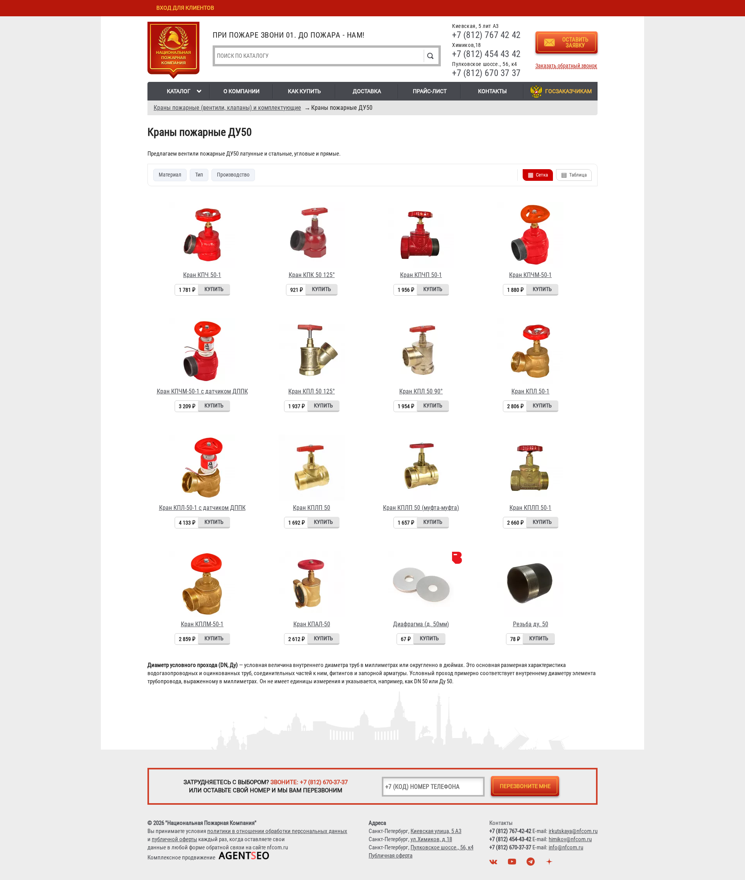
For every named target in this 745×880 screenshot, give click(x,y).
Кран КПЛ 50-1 (530, 391)
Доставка (367, 91)
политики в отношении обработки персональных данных (277, 831)
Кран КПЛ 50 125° (311, 391)
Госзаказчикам (568, 91)
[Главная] (173, 51)
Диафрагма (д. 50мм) (421, 624)
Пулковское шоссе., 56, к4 (442, 847)
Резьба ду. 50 (530, 624)
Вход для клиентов (185, 8)
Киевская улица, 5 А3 (436, 831)
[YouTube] (513, 864)
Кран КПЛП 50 (311, 507)
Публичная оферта (390, 855)
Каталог (179, 91)
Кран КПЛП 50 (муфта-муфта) (421, 507)
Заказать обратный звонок (566, 66)
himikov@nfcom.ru (570, 839)
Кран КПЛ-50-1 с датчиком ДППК (202, 507)
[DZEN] (550, 864)
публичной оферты (174, 839)
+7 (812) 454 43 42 (486, 54)
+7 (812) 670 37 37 (486, 73)
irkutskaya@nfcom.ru (573, 831)
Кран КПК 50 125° (312, 275)
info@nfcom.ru (566, 847)
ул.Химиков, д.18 (431, 839)
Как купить (304, 91)
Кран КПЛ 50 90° (421, 391)
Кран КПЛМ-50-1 (202, 624)
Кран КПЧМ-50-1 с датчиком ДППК (202, 391)
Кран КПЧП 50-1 (421, 275)
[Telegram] (532, 864)
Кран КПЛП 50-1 (530, 507)
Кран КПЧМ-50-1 (530, 275)
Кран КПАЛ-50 (311, 624)
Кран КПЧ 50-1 (202, 275)
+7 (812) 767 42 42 (486, 35)
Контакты (492, 91)
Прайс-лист (430, 91)
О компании (242, 91)
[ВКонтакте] (494, 864)
